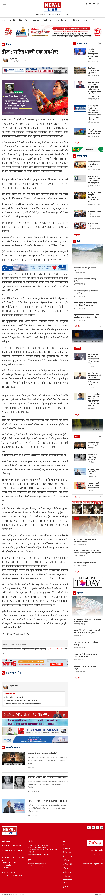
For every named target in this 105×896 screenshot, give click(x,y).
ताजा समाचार (82, 43)
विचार (76, 436)
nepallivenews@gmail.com (55, 649)
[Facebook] (86, 4)
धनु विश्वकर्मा (14, 59)
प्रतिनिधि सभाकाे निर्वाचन (67, 881)
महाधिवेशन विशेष (68, 864)
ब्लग (76, 518)
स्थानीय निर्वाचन (67, 876)
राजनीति (12, 20)
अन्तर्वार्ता (77, 348)
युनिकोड (65, 886)
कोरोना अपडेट (67, 872)
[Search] (101, 4)
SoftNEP (100, 894)
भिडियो (94, 20)
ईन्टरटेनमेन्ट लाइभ (68, 856)
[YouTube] (94, 4)
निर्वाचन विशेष (23, 20)
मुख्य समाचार (67, 848)
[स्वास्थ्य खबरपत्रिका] (91, 844)
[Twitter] (90, 4)
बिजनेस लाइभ (47, 20)
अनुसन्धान (36, 20)
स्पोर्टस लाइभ (76, 20)
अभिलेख (65, 868)
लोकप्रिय (80, 593)
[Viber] (98, 4)
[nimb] (35, 267)
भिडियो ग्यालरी (82, 156)
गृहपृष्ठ (64, 844)
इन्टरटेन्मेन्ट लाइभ (61, 20)
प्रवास (86, 20)
